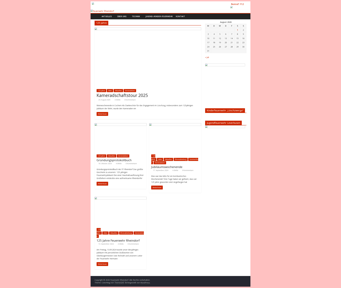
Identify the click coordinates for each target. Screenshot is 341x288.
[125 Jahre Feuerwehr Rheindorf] (121, 198)
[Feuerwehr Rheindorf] (102, 11)
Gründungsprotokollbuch (114, 160)
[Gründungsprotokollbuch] (121, 124)
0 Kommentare (130, 100)
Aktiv (110, 90)
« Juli (207, 57)
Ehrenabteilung (180, 159)
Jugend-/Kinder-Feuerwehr (159, 16)
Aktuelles (118, 90)
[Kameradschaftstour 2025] (148, 29)
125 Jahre (101, 90)
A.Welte (118, 100)
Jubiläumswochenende (166, 167)
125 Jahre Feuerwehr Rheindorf (118, 240)
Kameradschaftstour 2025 (122, 95)
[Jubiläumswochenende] (175, 124)
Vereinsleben (130, 90)
